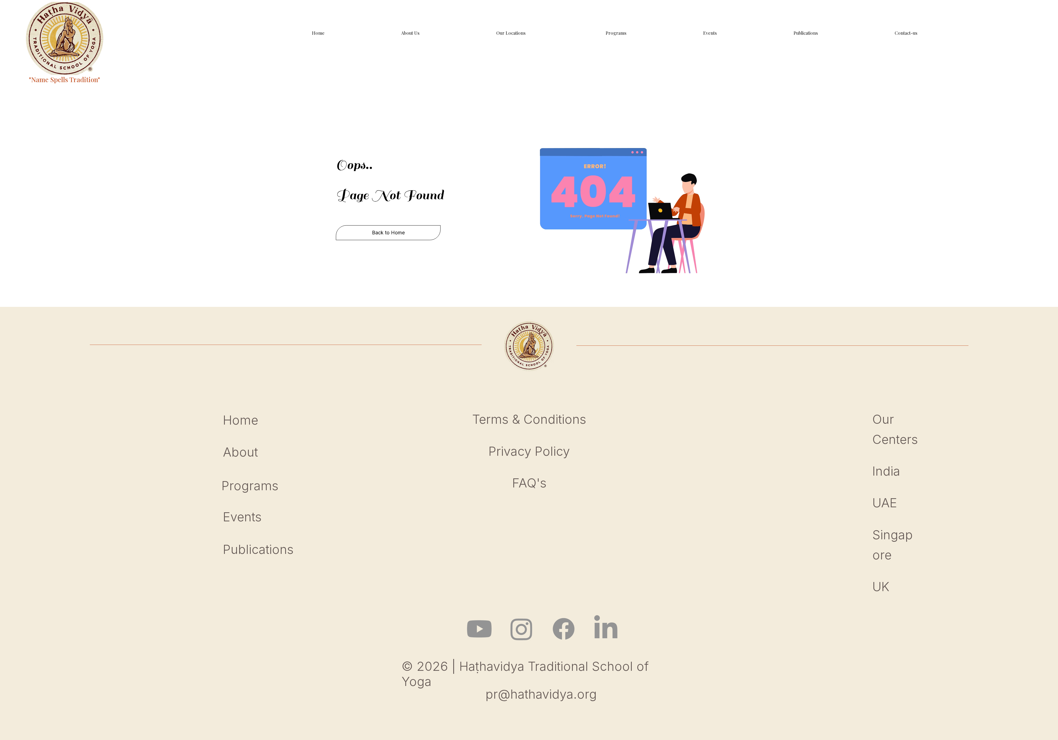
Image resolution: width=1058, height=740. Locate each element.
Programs (250, 485)
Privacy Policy (529, 451)
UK (880, 586)
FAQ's (529, 482)
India (886, 471)
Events (242, 516)
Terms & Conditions (529, 419)
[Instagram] (521, 628)
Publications (258, 549)
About (240, 452)
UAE (884, 502)
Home (242, 420)
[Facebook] (563, 628)
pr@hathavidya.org (541, 694)
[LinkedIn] (605, 628)
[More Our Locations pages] (597, 33)
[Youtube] (479, 628)
